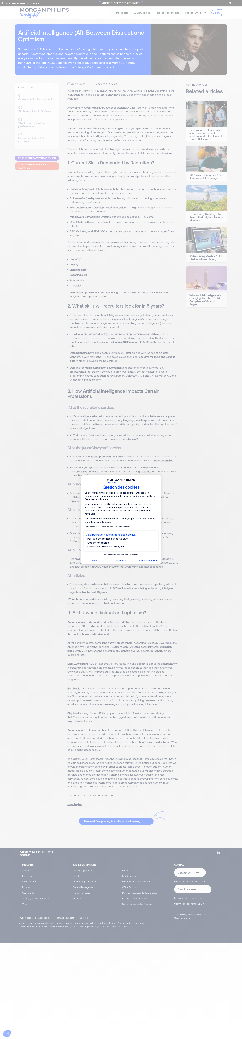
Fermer (94, 560)
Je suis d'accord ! (147, 560)
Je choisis (121, 560)
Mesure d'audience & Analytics (106, 546)
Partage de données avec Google (107, 538)
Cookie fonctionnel (98, 542)
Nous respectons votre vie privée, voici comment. (108, 526)
